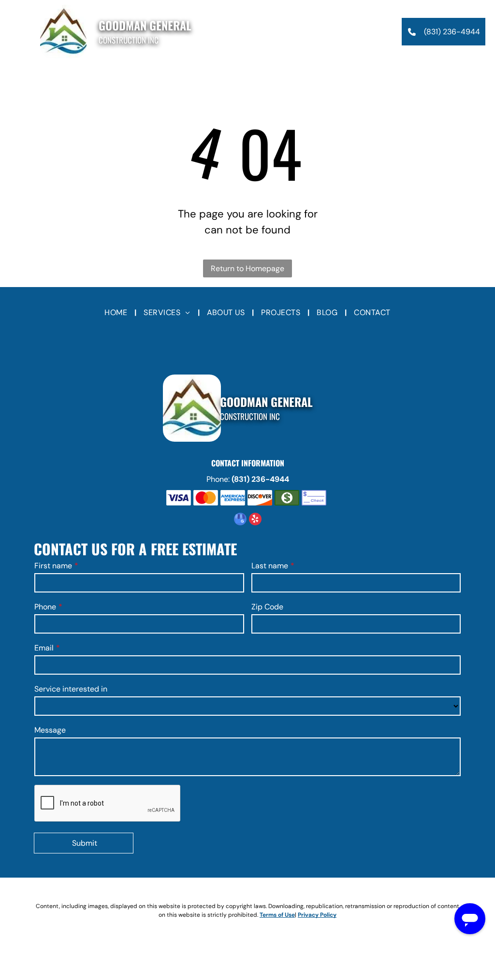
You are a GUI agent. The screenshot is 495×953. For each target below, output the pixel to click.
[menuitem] (116, 312)
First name (53, 566)
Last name (269, 566)
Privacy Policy (317, 915)
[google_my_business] (240, 520)
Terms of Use (277, 915)
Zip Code (267, 607)
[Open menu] (17, 32)
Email (44, 648)
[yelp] (255, 520)
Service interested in (70, 689)
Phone (45, 607)
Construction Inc (129, 40)
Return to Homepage (247, 268)
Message (50, 730)
